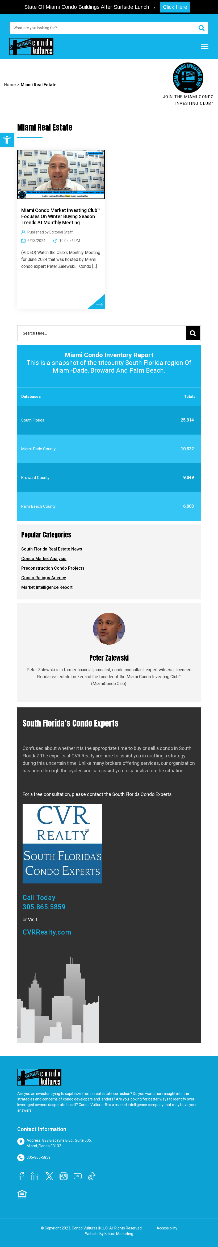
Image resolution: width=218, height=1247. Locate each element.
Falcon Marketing (118, 1234)
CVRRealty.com (47, 932)
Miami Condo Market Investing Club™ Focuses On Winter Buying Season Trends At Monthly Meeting (60, 216)
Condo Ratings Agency (43, 577)
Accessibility (167, 1228)
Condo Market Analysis (43, 558)
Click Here (175, 7)
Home (10, 84)
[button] (7, 140)
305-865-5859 (39, 1157)
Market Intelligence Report (47, 587)
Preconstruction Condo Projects (53, 568)
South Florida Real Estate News (51, 549)
